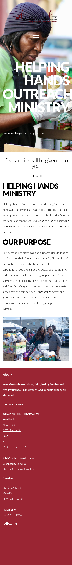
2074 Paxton (10, 430)
